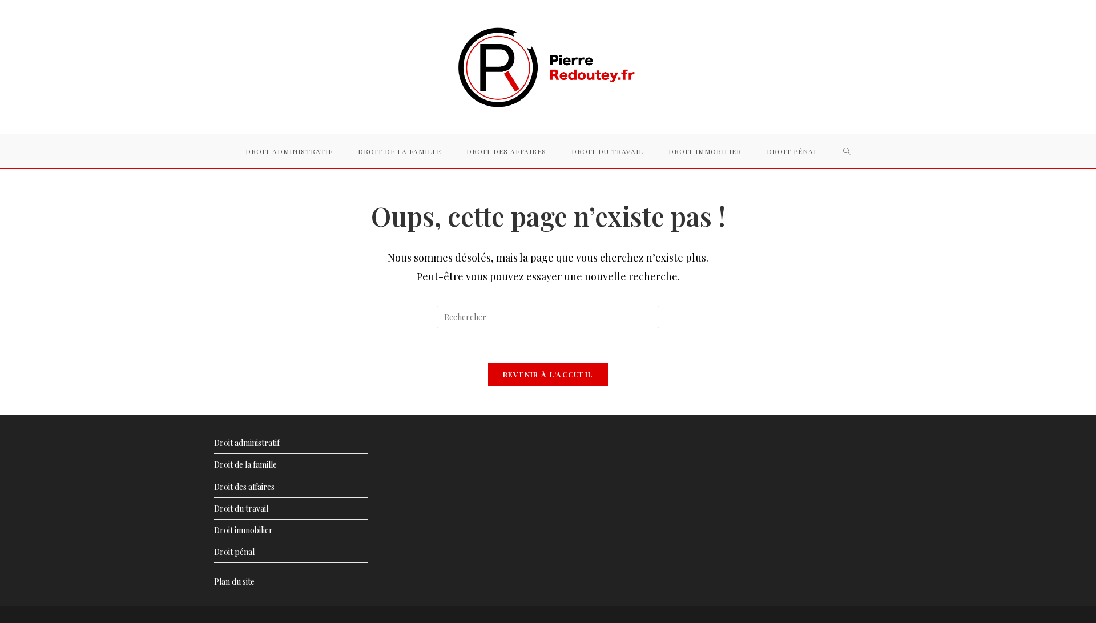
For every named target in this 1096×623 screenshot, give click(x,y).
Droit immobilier (243, 530)
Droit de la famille (245, 464)
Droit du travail (241, 508)
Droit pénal (234, 551)
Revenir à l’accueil (548, 374)
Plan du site (234, 581)
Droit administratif (247, 442)
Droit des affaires (244, 486)
